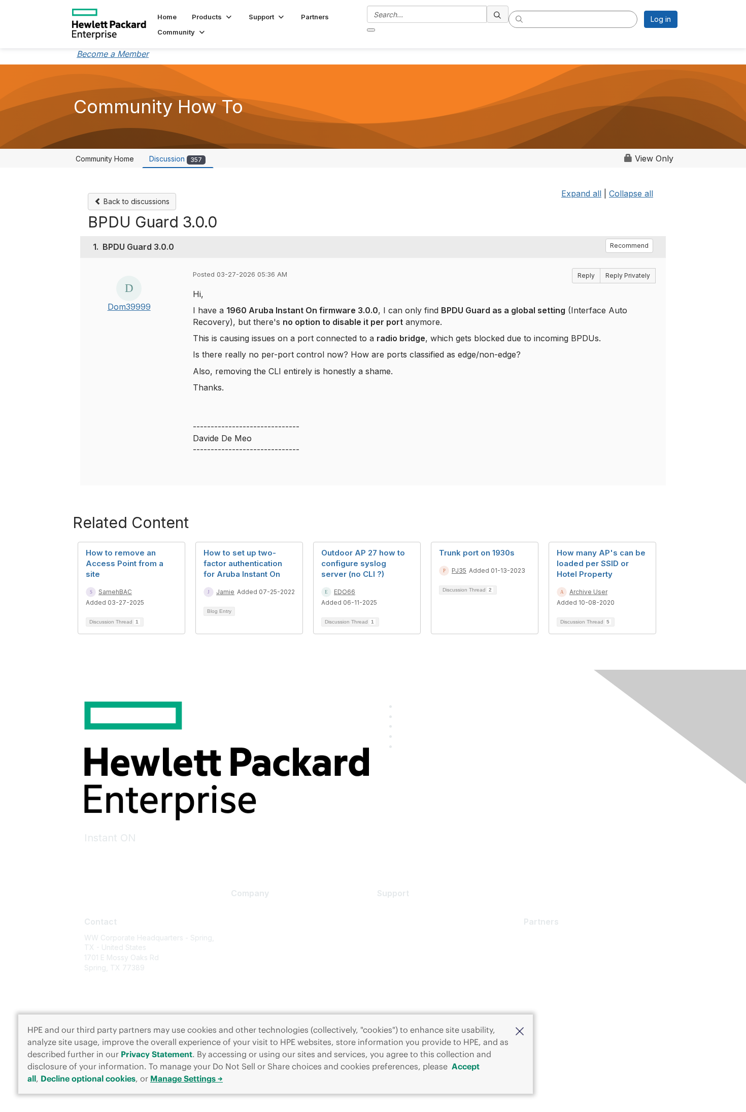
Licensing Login (403, 969)
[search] (498, 14)
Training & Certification (415, 939)
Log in (661, 19)
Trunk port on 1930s (477, 553)
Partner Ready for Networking (574, 967)
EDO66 (344, 592)
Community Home (105, 158)
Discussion (175, 158)
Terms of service (259, 984)
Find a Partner (547, 937)
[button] (520, 1030)
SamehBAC (115, 592)
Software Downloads (412, 954)
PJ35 (459, 570)
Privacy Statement (156, 1054)
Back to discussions (135, 201)
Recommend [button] (629, 245)
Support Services (406, 909)
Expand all (581, 193)
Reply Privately (627, 275)
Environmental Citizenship (273, 954)
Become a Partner (554, 952)
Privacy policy (254, 969)
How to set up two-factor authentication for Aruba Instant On (243, 563)
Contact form (105, 1010)
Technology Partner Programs (574, 982)
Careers (244, 924)
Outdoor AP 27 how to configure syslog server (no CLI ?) (363, 563)
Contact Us (249, 939)
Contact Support (404, 924)
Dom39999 (129, 307)
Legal (240, 999)
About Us (246, 909)
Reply (586, 275)
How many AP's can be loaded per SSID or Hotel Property (601, 563)
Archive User (588, 592)
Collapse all (631, 193)
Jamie (225, 592)
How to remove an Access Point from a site (124, 563)
